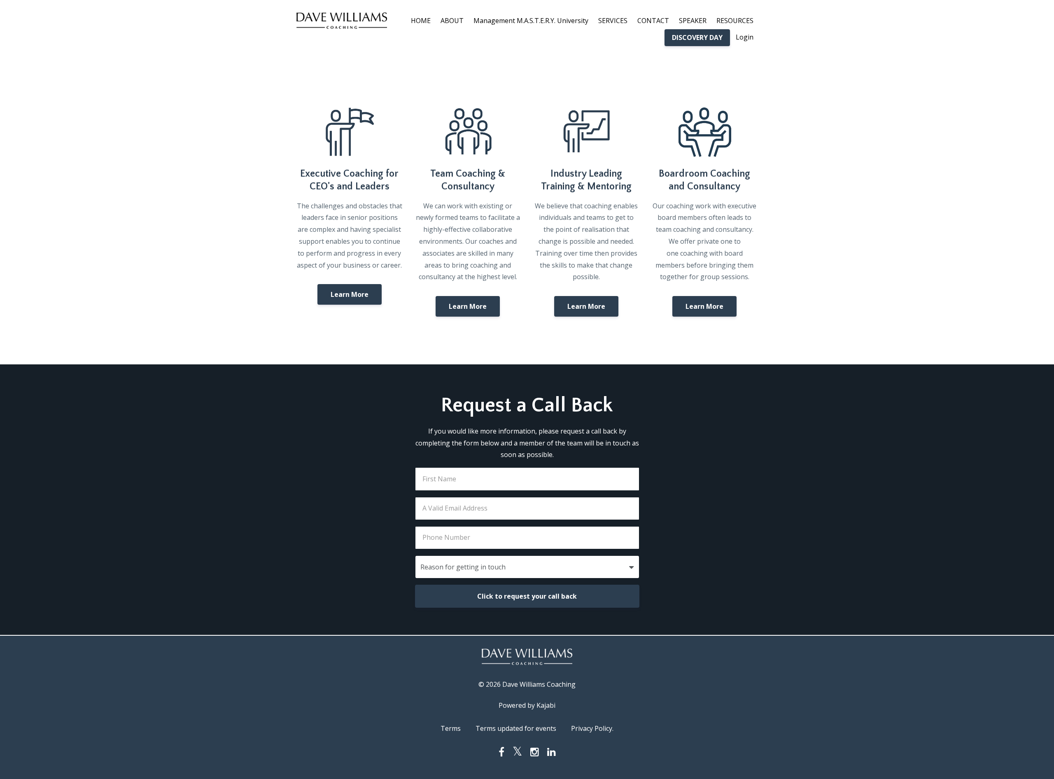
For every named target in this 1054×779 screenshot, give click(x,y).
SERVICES (612, 20)
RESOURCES (734, 20)
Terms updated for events (516, 728)
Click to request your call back (527, 596)
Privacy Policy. (592, 728)
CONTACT (653, 20)
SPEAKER (693, 20)
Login (744, 37)
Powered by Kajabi (527, 705)
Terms (451, 728)
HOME (421, 20)
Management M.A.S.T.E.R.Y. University (530, 20)
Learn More (349, 294)
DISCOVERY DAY (697, 37)
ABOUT (452, 20)
